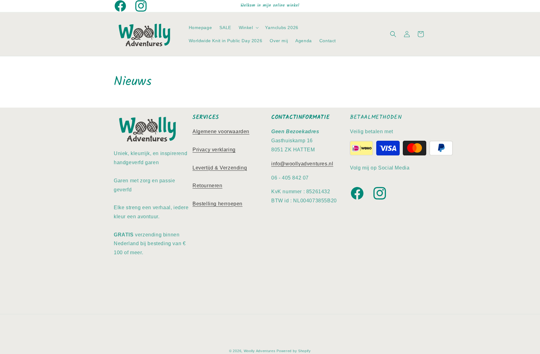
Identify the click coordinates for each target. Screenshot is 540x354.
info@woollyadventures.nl (302, 163)
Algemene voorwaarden (220, 131)
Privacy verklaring (214, 149)
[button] (248, 27)
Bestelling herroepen (217, 203)
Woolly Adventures (260, 351)
